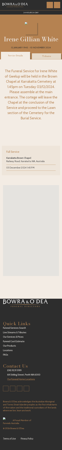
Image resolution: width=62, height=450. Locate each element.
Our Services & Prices (13, 336)
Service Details (15, 55)
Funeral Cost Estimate (14, 341)
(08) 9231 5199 (14, 370)
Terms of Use (9, 438)
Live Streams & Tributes (14, 332)
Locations (8, 350)
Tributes (46, 56)
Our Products (9, 345)
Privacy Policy (27, 438)
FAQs (5, 354)
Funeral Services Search (14, 328)
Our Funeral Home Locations (21, 379)
